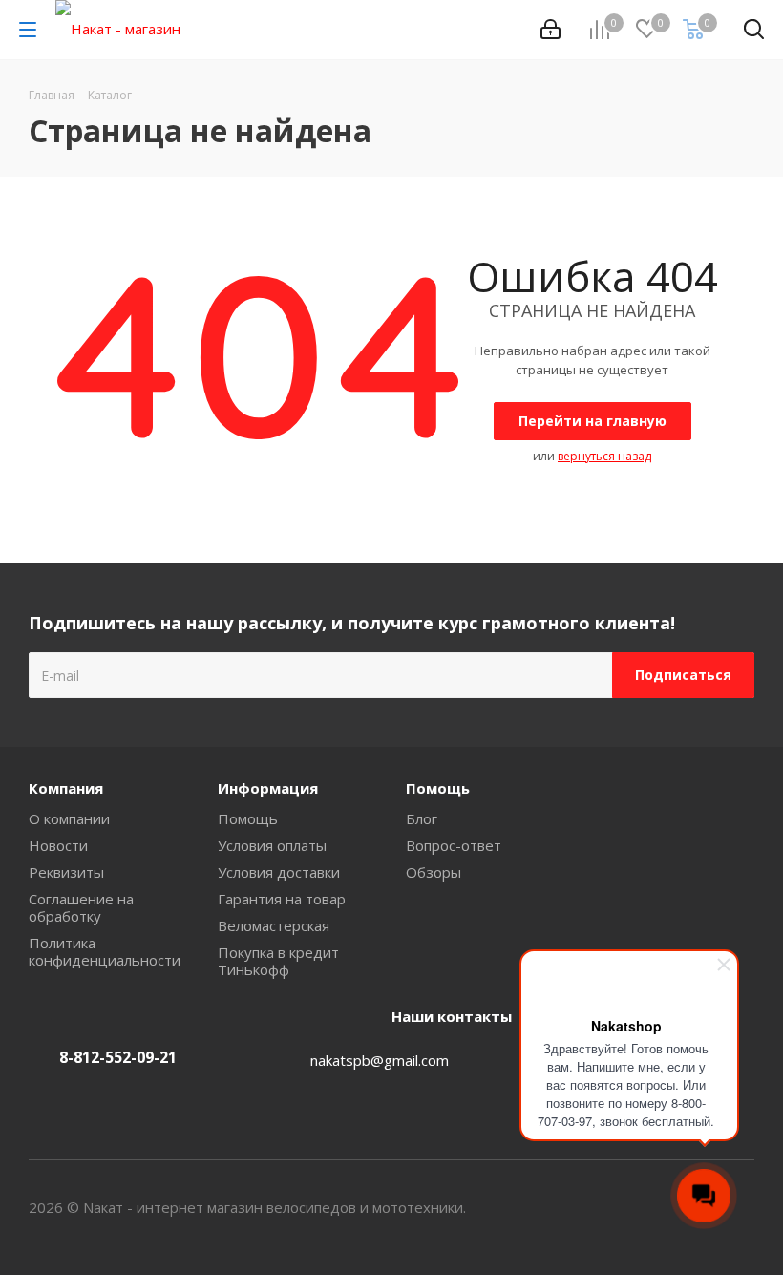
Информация (268, 787)
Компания (66, 787)
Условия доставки (279, 872)
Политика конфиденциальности (104, 951)
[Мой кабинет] (550, 29)
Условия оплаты (272, 845)
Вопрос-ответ (453, 845)
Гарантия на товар (282, 898)
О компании (69, 818)
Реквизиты (66, 872)
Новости (58, 845)
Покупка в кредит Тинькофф (278, 961)
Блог (421, 818)
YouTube (740, 1207)
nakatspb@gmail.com (379, 1060)
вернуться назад (604, 456)
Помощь (248, 818)
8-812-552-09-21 (118, 1057)
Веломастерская (273, 925)
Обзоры (433, 872)
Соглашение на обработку (81, 907)
